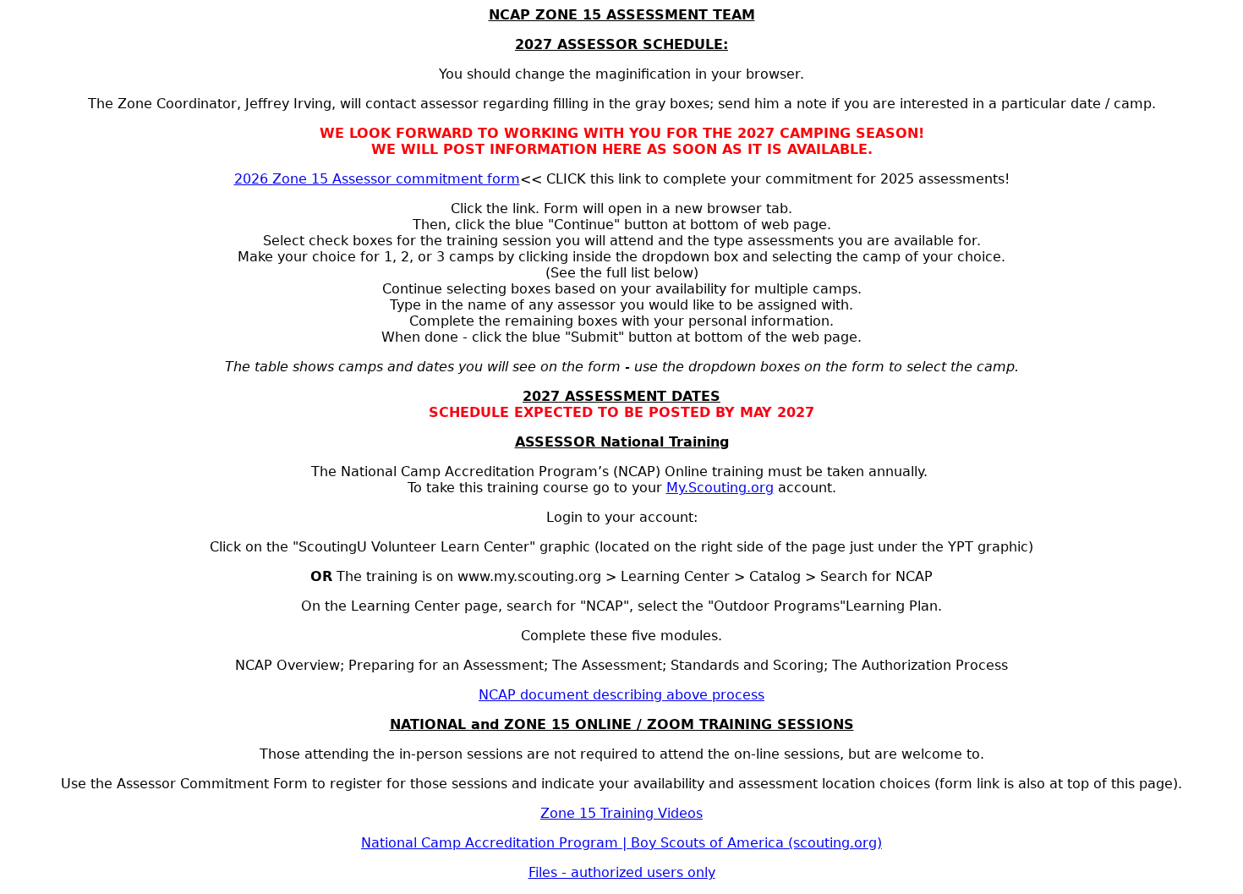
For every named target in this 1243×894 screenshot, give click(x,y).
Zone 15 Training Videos (621, 813)
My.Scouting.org (720, 488)
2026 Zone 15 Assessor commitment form (377, 179)
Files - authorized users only (621, 872)
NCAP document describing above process (621, 695)
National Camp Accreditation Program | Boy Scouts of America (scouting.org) (621, 843)
